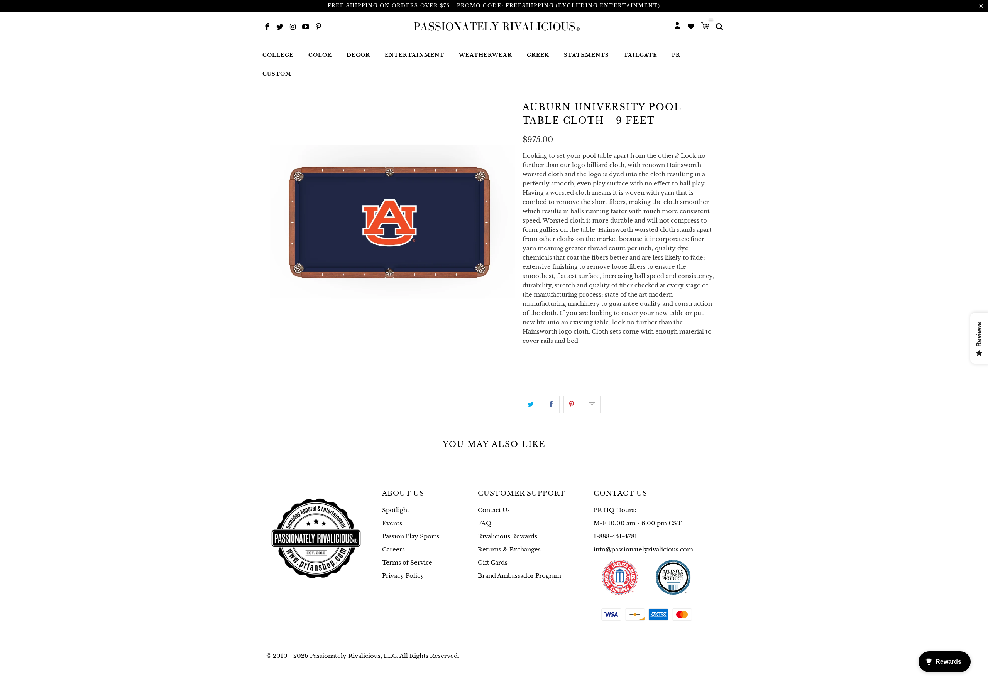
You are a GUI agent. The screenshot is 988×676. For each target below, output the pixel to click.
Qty (529, 355)
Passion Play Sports (410, 536)
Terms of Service (407, 562)
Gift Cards (493, 562)
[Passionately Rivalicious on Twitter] (279, 28)
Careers (393, 549)
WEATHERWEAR (485, 55)
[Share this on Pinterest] (571, 404)
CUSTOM (276, 74)
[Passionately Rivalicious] (494, 26)
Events (392, 523)
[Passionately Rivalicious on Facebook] (267, 28)
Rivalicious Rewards (507, 536)
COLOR (320, 55)
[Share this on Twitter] (531, 404)
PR (676, 55)
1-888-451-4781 (615, 536)
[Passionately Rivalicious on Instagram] (293, 28)
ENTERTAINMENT (414, 55)
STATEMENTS (586, 55)
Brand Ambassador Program (519, 575)
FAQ (484, 523)
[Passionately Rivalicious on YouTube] (305, 28)
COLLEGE (278, 55)
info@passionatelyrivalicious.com (643, 549)
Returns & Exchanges (509, 549)
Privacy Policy (403, 575)
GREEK (538, 55)
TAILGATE (640, 55)
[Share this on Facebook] (551, 404)
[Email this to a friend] (592, 404)
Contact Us (494, 510)
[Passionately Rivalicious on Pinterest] (318, 28)
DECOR (358, 55)
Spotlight (395, 510)
